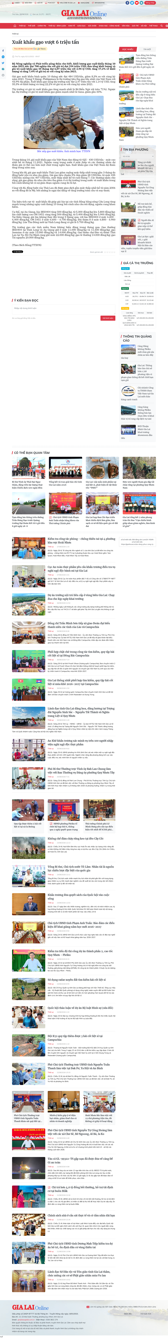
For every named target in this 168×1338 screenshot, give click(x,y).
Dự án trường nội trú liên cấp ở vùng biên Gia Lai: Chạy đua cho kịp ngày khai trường (137, 97)
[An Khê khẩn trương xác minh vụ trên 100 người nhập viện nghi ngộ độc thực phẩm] (28, 750)
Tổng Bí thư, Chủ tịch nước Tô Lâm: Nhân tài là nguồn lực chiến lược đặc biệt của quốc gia (81, 868)
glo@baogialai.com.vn (26, 1320)
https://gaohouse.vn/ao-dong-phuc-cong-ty (137, 544)
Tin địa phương (135, 149)
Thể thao (153, 26)
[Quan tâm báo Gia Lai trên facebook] (127, 3)
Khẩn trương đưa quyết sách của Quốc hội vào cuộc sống (78, 896)
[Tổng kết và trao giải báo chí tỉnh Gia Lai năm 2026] (65, 468)
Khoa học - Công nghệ (109, 26)
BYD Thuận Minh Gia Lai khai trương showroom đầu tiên (136, 432)
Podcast (51, 3)
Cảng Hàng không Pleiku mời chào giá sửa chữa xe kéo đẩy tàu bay (137, 352)
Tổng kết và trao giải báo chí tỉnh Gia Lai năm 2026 (65, 483)
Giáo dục (81, 26)
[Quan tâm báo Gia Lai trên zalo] (132, 3)
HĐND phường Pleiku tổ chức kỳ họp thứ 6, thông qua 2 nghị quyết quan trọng (64, 826)
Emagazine (85, 3)
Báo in (39, 3)
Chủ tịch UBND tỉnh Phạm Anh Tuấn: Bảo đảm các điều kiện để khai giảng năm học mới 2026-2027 (81, 925)
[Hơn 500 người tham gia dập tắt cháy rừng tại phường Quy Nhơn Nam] (126, 131)
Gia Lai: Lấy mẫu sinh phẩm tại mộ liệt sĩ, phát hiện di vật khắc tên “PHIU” (101, 485)
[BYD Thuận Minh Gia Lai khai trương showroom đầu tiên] (128, 430)
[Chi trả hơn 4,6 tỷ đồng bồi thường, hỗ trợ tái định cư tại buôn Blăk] (28, 1197)
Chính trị (42, 26)
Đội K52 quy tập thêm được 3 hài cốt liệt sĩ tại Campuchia (75, 1038)
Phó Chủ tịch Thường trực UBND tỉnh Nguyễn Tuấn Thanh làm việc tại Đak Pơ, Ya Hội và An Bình (79, 1066)
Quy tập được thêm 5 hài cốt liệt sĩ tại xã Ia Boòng (27, 825)
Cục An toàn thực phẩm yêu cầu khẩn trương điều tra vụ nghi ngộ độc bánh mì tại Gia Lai (81, 568)
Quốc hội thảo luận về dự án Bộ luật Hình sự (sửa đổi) (80, 1007)
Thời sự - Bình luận (57, 26)
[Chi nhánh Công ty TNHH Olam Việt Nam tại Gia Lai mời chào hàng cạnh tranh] (128, 391)
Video (17, 3)
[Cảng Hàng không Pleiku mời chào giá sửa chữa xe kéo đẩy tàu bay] (128, 349)
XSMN (151, 540)
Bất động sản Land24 (140, 540)
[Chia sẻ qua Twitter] (3, 63)
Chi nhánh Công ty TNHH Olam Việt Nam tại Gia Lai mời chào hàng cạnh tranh (137, 393)
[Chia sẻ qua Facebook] (3, 51)
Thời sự (22, 26)
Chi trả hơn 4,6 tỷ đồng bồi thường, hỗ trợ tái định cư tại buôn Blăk (80, 1189)
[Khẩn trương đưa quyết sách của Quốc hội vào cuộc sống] (28, 904)
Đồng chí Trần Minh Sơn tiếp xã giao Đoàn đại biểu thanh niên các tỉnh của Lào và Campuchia (79, 625)
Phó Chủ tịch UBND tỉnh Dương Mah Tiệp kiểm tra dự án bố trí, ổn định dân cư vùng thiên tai (80, 1245)
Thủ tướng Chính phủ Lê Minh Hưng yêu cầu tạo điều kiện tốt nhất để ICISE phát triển (99, 826)
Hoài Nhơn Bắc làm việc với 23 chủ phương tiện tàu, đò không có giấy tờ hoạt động (98, 1118)
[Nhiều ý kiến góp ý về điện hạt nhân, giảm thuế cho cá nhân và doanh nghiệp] (64, 1101)
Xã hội (144, 26)
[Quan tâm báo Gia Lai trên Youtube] (137, 3)
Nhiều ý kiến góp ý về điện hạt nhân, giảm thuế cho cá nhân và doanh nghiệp (63, 1118)
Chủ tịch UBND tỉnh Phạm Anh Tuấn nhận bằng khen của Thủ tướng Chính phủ (137, 81)
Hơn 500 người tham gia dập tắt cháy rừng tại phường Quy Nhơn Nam (136, 134)
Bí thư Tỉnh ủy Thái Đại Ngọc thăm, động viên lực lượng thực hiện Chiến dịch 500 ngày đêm (27, 485)
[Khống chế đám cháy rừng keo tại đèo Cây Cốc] (28, 848)
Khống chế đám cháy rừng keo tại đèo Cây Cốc (76, 838)
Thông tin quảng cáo (137, 338)
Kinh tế (71, 26)
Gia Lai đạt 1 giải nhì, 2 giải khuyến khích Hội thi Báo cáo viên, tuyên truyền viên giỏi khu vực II (137, 244)
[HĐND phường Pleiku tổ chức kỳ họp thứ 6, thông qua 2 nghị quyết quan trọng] (64, 810)
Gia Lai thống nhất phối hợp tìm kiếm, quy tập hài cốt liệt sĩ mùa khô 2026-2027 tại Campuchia (80, 682)
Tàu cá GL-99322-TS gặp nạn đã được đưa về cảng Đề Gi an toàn (80, 1160)
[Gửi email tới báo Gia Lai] (141, 3)
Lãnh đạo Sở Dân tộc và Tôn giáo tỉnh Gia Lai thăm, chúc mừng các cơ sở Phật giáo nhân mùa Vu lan (79, 1273)
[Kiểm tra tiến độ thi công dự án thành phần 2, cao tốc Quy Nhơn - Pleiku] (28, 960)
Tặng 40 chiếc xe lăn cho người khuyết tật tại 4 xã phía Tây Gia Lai (137, 168)
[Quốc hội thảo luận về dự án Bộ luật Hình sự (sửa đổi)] (28, 1017)
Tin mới (147, 49)
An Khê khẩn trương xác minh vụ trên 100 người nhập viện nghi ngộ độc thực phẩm (80, 742)
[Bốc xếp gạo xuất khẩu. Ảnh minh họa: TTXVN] (64, 122)
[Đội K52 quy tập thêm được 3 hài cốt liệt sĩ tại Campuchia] (28, 1045)
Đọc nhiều (128, 49)
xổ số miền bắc (126, 540)
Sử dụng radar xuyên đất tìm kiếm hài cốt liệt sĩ (77, 979)
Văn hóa (126, 26)
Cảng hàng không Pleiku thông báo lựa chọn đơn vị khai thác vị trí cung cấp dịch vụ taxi (137, 413)
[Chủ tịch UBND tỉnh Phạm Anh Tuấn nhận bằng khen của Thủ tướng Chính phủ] (126, 78)
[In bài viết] (3, 75)
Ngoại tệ (125, 288)
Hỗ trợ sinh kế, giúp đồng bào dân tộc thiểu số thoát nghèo (145, 208)
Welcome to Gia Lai (67, 3)
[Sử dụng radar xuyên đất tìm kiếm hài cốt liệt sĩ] (28, 989)
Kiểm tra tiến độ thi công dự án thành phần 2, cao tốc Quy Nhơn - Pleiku (80, 953)
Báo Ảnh (28, 3)
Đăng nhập (150, 3)
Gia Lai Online (30, 1307)
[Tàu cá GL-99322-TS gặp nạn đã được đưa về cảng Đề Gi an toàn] (28, 1168)
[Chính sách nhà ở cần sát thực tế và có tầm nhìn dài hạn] (28, 1225)
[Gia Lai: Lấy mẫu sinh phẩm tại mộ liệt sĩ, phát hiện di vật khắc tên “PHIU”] (102, 468)
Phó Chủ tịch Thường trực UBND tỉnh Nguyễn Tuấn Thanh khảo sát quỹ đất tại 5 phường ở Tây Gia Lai (28, 1118)
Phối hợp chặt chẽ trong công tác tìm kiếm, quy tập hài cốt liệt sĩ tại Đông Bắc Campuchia (81, 653)
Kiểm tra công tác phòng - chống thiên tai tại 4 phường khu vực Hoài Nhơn (81, 540)
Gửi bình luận (108, 318)
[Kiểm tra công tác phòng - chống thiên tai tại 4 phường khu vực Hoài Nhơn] (28, 548)
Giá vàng (125, 308)
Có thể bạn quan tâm (32, 453)
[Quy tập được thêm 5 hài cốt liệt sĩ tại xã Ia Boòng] (28, 810)
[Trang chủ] (15, 26)
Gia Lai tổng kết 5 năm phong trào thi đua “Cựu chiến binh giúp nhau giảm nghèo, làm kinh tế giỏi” (139, 521)
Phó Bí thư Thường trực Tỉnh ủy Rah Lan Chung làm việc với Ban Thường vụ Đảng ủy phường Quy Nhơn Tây (81, 770)
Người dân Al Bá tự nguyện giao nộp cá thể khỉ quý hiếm (146, 224)
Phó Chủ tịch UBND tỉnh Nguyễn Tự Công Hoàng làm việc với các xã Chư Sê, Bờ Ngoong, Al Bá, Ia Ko (137, 189)
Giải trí (135, 26)
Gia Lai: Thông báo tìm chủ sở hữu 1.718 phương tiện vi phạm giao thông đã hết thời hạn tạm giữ (137, 372)
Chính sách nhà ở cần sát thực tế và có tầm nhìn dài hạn (81, 1215)
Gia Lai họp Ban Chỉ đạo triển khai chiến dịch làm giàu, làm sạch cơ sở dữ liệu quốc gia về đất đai (102, 521)
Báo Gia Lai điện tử (84, 14)
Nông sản (125, 268)
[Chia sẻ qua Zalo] (3, 57)
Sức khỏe (92, 26)
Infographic (100, 3)
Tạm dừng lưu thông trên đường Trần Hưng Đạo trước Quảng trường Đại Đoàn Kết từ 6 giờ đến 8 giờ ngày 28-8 (137, 62)
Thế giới (31, 26)
